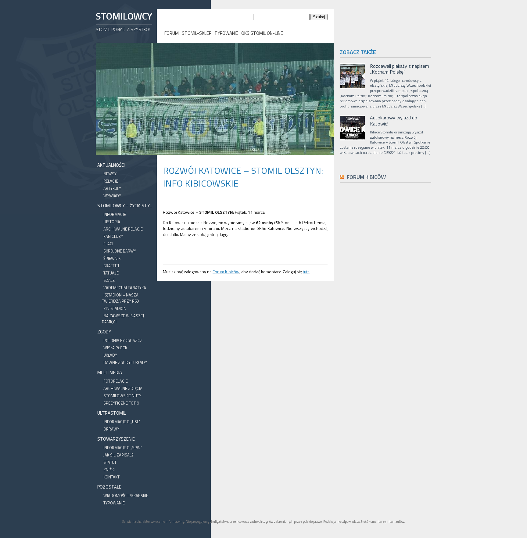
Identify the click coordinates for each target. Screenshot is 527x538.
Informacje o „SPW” (122, 448)
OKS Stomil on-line (262, 33)
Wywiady (112, 196)
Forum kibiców (366, 177)
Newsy (110, 174)
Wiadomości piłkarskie (125, 496)
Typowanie (226, 33)
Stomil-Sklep (196, 33)
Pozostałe (109, 486)
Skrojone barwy (119, 251)
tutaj (306, 271)
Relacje (110, 181)
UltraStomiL (111, 412)
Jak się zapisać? (118, 455)
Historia (111, 222)
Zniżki (109, 470)
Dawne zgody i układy (125, 362)
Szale (109, 280)
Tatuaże (111, 273)
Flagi (108, 244)
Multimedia (109, 372)
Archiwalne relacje (123, 229)
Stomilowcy (124, 16)
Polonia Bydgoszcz (122, 340)
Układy (110, 355)
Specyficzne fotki (121, 403)
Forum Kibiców (226, 271)
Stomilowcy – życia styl (124, 205)
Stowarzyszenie (116, 438)
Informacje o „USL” (121, 422)
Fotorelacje (115, 381)
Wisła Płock (115, 348)
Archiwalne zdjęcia (122, 388)
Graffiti (111, 266)
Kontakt (111, 477)
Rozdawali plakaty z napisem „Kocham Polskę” (399, 69)
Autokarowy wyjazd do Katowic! (393, 120)
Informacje (114, 214)
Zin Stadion (114, 308)
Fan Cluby (113, 236)
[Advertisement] (385, 324)
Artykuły (112, 188)
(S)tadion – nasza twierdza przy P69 (120, 298)
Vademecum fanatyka (124, 288)
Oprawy (111, 429)
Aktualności (111, 165)
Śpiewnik (111, 258)
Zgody (104, 331)
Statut (110, 462)
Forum (171, 33)
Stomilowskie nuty (122, 396)
